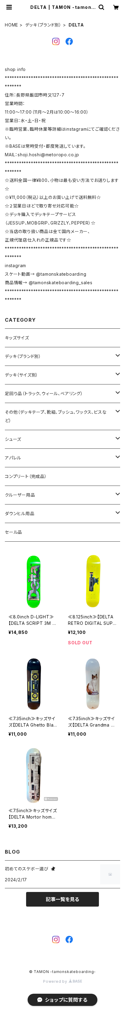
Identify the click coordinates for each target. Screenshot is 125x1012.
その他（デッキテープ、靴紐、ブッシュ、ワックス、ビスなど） (56, 416)
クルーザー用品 (20, 494)
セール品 (13, 532)
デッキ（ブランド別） (43, 24)
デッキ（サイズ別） (21, 374)
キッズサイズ (17, 337)
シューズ (13, 439)
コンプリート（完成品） (26, 476)
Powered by (56, 981)
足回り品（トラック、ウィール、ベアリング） (44, 393)
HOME (11, 24)
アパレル (13, 457)
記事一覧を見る (62, 899)
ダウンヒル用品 (20, 513)
